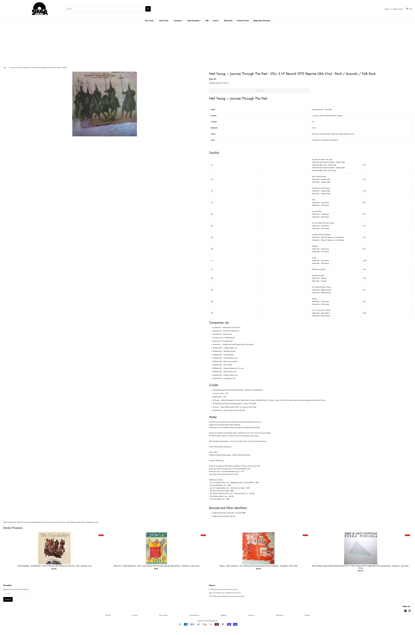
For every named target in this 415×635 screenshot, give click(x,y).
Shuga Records (213, 621)
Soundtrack (90, 522)
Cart (410, 9)
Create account (398, 9)
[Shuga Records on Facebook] (405, 611)
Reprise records (75, 522)
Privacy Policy (163, 615)
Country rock (11, 522)
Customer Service (194, 615)
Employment (279, 615)
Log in (387, 9)
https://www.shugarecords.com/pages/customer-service (225, 593)
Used (96, 522)
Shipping (212, 83)
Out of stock (57, 522)
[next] (406, 548)
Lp (43, 522)
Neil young (48, 522)
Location (135, 615)
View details (54, 550)
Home (4, 67)
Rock (83, 522)
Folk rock (20, 522)
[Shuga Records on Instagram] (409, 611)
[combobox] (107, 9)
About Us (108, 615)
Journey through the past (32, 522)
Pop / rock (65, 522)
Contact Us (251, 615)
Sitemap (307, 615)
